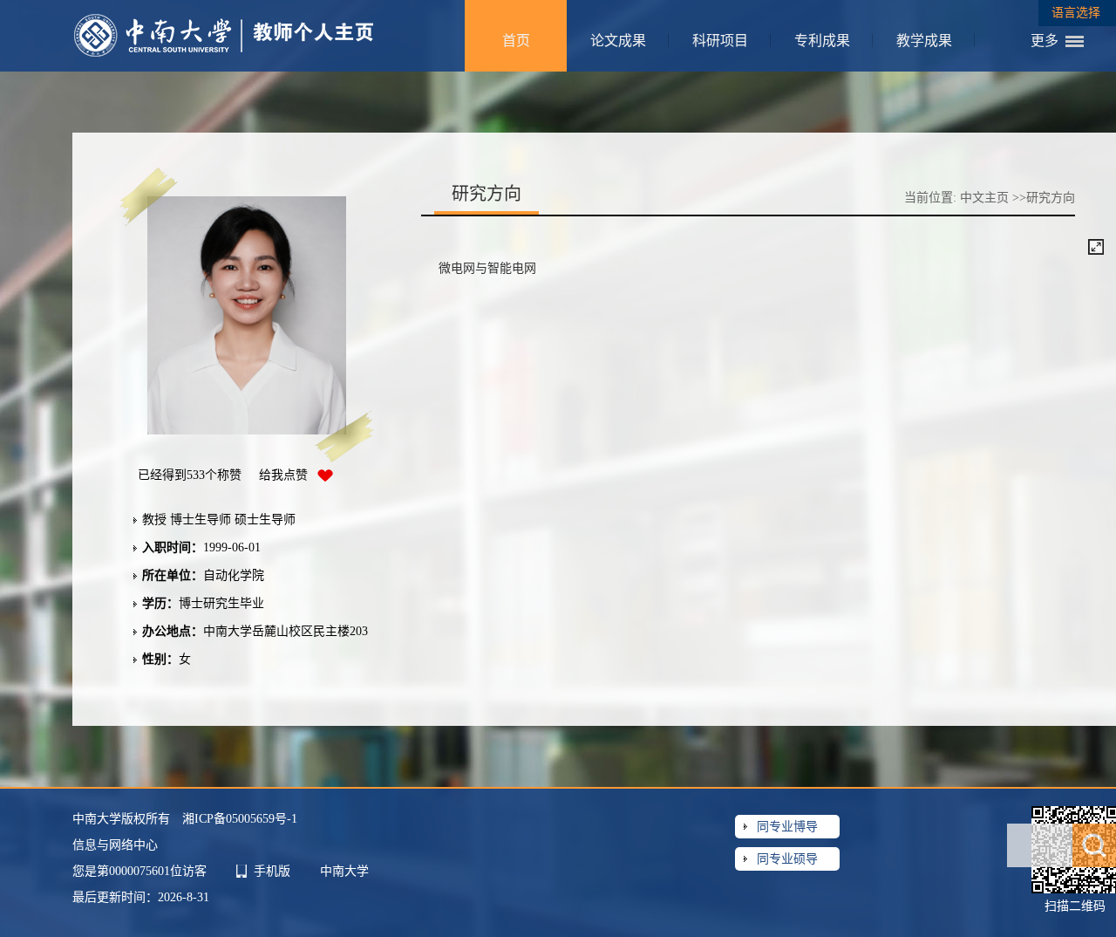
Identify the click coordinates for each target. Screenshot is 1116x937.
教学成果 (924, 40)
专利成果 (822, 40)
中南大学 (344, 871)
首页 (516, 40)
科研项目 (720, 40)
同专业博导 (787, 826)
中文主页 (984, 197)
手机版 (272, 871)
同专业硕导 (787, 858)
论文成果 (618, 40)
